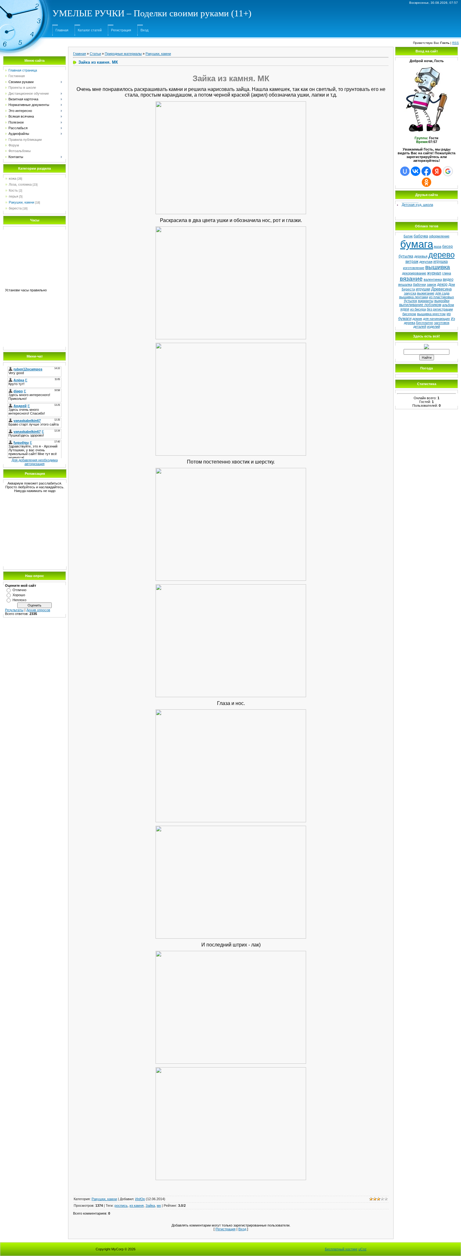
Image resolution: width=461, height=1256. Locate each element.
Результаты (14, 610)
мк (159, 1205)
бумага (416, 244)
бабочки (419, 284)
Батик (408, 236)
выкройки (441, 301)
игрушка (440, 261)
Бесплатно (424, 323)
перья (13, 196)
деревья (420, 256)
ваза (437, 246)
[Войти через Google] (448, 171)
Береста (408, 289)
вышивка (437, 267)
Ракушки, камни (21, 202)
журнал (434, 273)
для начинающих (436, 319)
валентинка (433, 279)
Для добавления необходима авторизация (35, 462)
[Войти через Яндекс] (437, 171)
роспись (121, 1205)
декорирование (414, 273)
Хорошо (19, 595)
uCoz (362, 1249)
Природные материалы (123, 54)
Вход (144, 30)
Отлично (19, 590)
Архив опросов (38, 610)
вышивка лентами (413, 297)
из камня (137, 1205)
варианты (425, 301)
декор (442, 284)
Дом (451, 284)
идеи (404, 309)
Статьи (95, 54)
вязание (411, 278)
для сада (442, 293)
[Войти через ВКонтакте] (415, 171)
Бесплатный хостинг (341, 1249)
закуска (410, 293)
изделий (433, 326)
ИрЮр (140, 1199)
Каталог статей (90, 30)
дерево (441, 254)
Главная (62, 30)
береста (15, 208)
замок (431, 284)
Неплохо (19, 600)
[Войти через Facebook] (426, 171)
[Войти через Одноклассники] (426, 182)
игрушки (423, 289)
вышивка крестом (431, 314)
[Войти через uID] (405, 171)
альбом (448, 305)
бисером (409, 314)
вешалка (405, 284)
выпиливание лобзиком (420, 305)
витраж (411, 261)
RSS (455, 43)
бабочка (421, 236)
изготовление (413, 268)
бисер (447, 246)
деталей (419, 326)
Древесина (441, 289)
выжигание (425, 293)
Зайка (150, 1205)
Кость (13, 190)
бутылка (406, 256)
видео (448, 279)
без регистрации (440, 309)
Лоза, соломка (20, 184)
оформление (439, 236)
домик (417, 319)
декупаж (425, 261)
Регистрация (121, 30)
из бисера (418, 309)
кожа (12, 178)
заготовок (441, 323)
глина (446, 273)
